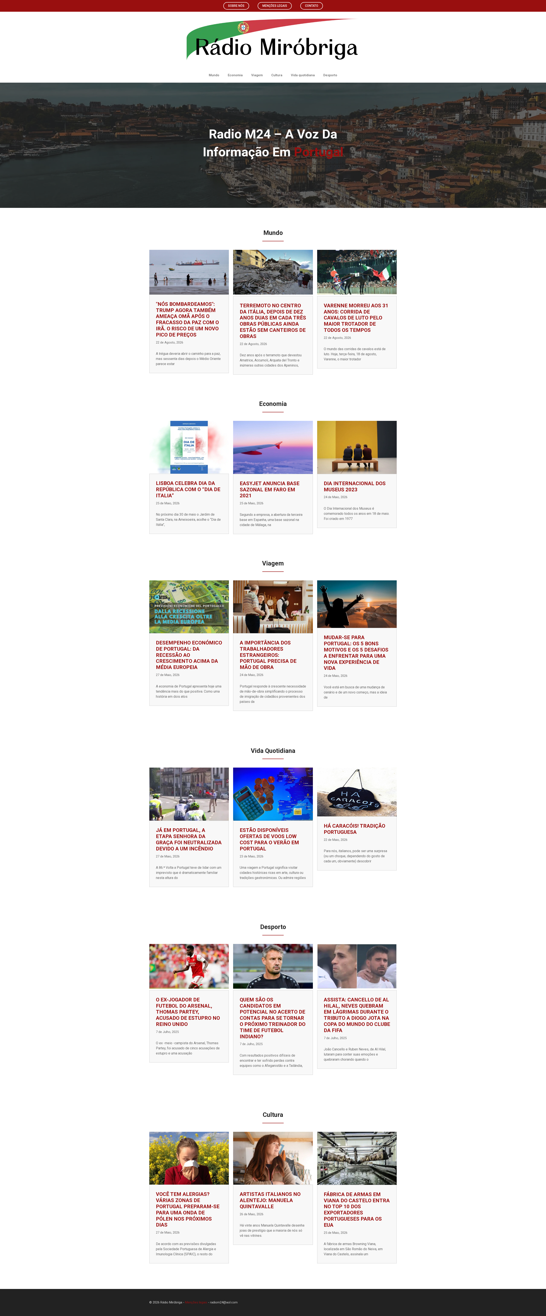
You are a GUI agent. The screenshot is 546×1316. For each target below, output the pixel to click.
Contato (311, 5)
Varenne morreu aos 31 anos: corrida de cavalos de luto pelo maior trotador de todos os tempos (356, 318)
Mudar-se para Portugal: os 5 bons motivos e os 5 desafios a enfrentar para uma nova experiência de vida (356, 652)
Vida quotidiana (303, 75)
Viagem (257, 75)
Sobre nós (236, 5)
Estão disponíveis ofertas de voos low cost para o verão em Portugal (269, 839)
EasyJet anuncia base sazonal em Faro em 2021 (269, 489)
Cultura (276, 75)
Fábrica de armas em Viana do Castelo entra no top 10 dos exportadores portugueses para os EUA (357, 1209)
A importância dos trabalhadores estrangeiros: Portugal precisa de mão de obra (268, 655)
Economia (235, 75)
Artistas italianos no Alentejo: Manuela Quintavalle (270, 1200)
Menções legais (274, 5)
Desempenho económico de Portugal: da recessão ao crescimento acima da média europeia (189, 655)
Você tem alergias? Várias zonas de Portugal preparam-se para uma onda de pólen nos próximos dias (187, 1209)
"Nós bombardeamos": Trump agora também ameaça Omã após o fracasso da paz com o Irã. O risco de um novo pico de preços (187, 319)
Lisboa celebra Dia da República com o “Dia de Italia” (188, 489)
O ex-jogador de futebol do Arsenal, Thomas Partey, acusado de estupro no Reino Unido (188, 1012)
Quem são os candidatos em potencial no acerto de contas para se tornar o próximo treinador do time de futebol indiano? (272, 1018)
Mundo (214, 75)
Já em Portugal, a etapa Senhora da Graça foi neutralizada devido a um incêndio (189, 839)
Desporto (330, 75)
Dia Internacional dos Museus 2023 (355, 486)
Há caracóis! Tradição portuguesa (354, 829)
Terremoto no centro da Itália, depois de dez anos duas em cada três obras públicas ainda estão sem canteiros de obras (273, 321)
